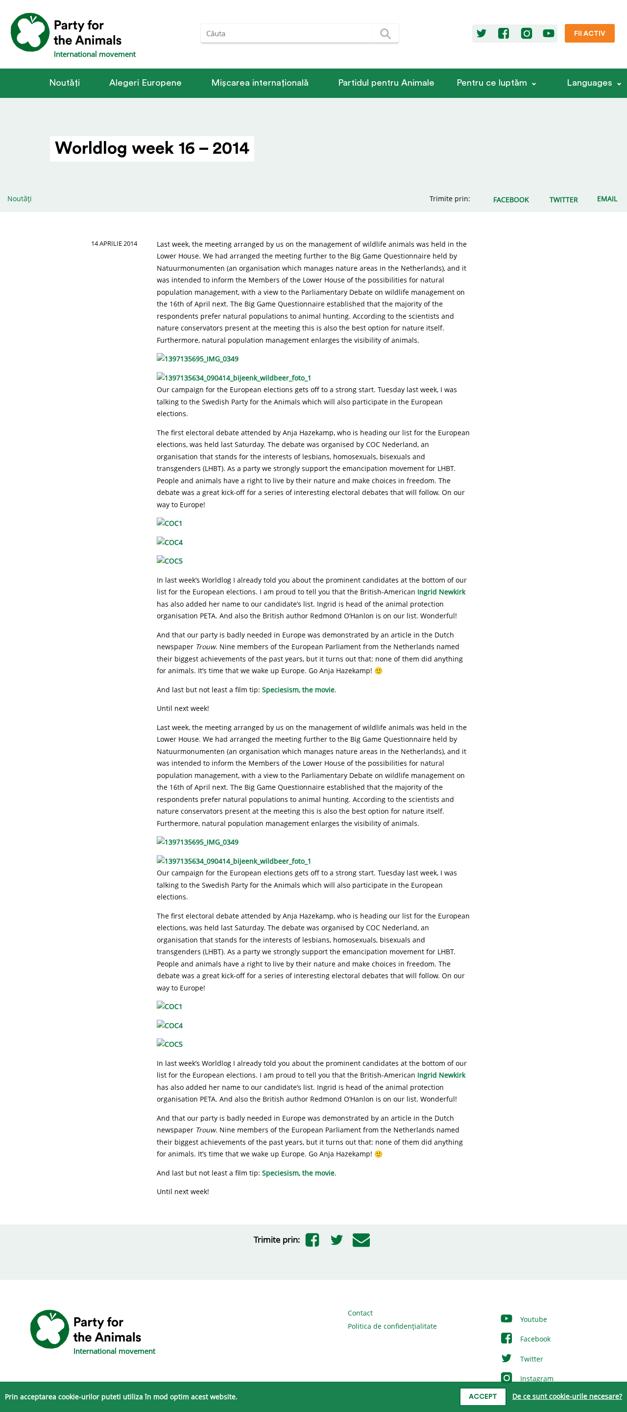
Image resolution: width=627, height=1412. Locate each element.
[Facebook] (503, 33)
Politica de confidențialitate (392, 1326)
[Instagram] (526, 33)
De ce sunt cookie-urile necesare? (567, 1396)
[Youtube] (548, 33)
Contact (360, 1313)
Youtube (532, 1319)
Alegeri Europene (145, 83)
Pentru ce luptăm (492, 83)
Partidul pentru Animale (386, 83)
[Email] (361, 1239)
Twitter (530, 1359)
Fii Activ (589, 33)
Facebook (534, 1338)
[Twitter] (481, 33)
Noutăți (64, 83)
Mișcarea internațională (260, 83)
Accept (483, 1396)
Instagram (536, 1378)
